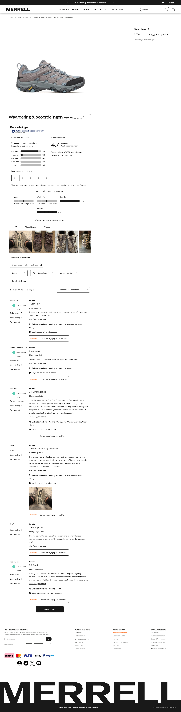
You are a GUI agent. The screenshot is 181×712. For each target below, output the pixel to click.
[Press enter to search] (166, 9)
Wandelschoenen (158, 636)
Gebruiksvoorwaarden (9, 644)
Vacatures (117, 649)
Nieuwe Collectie (158, 642)
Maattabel (117, 646)
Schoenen (63, 9)
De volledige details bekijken (144, 40)
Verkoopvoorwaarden (38, 643)
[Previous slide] (67, 2)
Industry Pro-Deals (120, 642)
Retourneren (80, 636)
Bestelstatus (80, 649)
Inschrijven (79, 646)
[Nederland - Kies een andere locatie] (163, 3)
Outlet (103, 9)
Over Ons (154, 633)
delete (115, 639)
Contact (78, 633)
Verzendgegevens (82, 639)
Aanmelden (79, 642)
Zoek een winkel (119, 636)
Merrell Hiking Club (158, 649)
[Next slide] (113, 2)
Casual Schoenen (158, 639)
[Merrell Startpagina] (18, 9)
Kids (94, 9)
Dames (85, 9)
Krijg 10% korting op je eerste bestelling (90, 3)
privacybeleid (29, 643)
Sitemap (61, 707)
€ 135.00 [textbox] (137, 34)
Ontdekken (117, 9)
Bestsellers (155, 646)
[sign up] (49, 639)
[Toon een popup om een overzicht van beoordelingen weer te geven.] (168, 35)
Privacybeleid (68, 707)
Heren (75, 9)
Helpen (171, 2)
